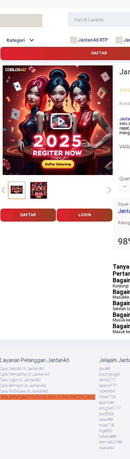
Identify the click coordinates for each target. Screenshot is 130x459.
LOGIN (84, 215)
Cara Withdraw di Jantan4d (24, 391)
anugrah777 (110, 408)
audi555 (106, 414)
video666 (107, 391)
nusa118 (106, 425)
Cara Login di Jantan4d (20, 380)
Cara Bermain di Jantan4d (23, 385)
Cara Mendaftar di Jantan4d (24, 374)
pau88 (104, 368)
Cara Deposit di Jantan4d (22, 368)
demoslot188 (110, 442)
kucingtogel (109, 374)
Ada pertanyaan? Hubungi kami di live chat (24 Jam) (47, 397)
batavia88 (107, 436)
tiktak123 (107, 397)
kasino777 (108, 385)
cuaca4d (106, 447)
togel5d (105, 430)
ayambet (106, 402)
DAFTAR (28, 215)
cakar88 (106, 419)
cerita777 (107, 380)
